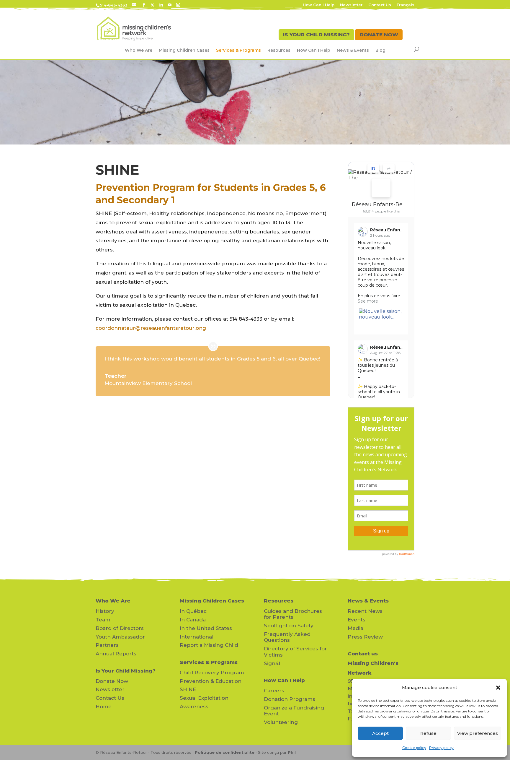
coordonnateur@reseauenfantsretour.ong (151, 328)
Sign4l (272, 663)
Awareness (194, 706)
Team (103, 620)
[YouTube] (169, 5)
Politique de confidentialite (224, 752)
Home (104, 706)
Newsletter (351, 5)
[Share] (389, 168)
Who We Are (138, 50)
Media (355, 628)
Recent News (365, 611)
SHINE (188, 689)
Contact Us (379, 5)
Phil (292, 752)
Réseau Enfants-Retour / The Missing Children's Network (379, 204)
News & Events (353, 50)
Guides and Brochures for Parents (293, 614)
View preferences (477, 733)
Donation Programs (289, 699)
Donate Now (112, 681)
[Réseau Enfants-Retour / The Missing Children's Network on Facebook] (381, 187)
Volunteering (281, 722)
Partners (107, 645)
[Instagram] (178, 5)
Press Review (365, 637)
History (105, 611)
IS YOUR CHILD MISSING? (316, 35)
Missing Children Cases (184, 50)
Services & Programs (238, 50)
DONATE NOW (378, 35)
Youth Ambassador (120, 637)
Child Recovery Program (212, 672)
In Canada (193, 620)
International (196, 637)
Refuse (428, 733)
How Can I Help (318, 5)
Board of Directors (120, 628)
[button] (498, 688)
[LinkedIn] (161, 5)
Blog (380, 50)
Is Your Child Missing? (126, 671)
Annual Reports (116, 654)
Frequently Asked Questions (287, 637)
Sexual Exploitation (204, 698)
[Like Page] (373, 168)
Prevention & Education (210, 681)
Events (356, 620)
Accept (380, 733)
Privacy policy (441, 748)
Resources (278, 50)
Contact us (363, 654)
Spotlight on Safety (288, 626)
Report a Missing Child (209, 645)
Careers (274, 691)
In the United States (206, 628)
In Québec (193, 611)
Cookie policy (414, 748)
